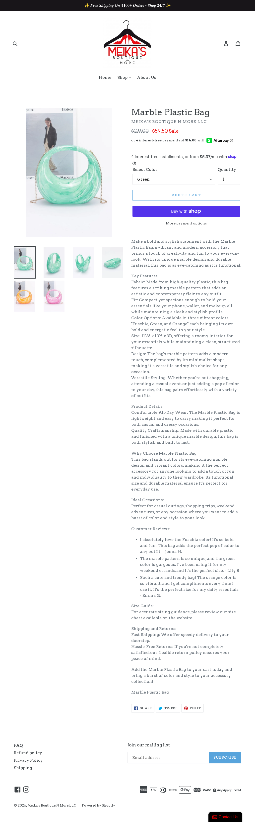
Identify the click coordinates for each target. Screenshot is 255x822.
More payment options (186, 223)
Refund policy (28, 752)
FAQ (18, 745)
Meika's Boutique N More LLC (52, 805)
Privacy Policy (28, 760)
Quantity (227, 169)
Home (105, 77)
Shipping (23, 767)
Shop (122, 77)
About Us (146, 77)
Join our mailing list (149, 744)
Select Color (144, 169)
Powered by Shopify (98, 805)
